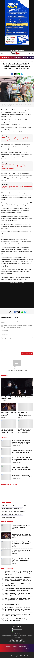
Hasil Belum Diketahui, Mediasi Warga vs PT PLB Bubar (16, 398)
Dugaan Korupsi (7, 511)
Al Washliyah (18, 508)
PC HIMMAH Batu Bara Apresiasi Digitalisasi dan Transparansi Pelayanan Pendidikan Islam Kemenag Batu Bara (17, 166)
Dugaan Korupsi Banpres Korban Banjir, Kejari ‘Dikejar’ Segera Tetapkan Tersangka (19, 589)
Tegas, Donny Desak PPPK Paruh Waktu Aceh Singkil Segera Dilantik (18, 603)
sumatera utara (7, 508)
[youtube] (23, 640)
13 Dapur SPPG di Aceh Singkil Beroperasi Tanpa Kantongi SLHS (17, 584)
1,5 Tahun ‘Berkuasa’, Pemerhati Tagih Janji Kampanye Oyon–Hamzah (15, 138)
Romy (16, 71)
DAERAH (3, 61)
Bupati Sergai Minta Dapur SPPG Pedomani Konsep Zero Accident (22, 476)
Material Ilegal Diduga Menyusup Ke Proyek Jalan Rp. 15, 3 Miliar (18, 614)
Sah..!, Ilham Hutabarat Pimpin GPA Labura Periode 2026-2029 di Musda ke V (22, 459)
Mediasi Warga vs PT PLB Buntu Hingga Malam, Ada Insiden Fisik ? (8, 414)
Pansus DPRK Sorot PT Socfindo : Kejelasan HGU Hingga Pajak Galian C (8, 430)
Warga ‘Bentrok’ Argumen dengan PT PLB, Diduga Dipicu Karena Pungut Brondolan (25, 415)
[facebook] (10, 640)
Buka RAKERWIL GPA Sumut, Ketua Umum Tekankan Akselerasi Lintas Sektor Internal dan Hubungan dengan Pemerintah (22, 451)
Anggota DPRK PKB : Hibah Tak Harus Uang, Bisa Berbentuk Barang (17, 187)
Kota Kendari (6, 505)
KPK (25, 505)
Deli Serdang (17, 505)
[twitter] (13, 640)
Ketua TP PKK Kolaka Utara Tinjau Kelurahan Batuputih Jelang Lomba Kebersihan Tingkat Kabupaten (18, 572)
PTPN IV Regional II (20, 511)
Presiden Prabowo (8, 514)
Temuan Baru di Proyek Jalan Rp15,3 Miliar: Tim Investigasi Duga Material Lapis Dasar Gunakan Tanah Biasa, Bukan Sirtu (18, 609)
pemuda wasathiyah (9, 517)
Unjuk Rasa (19, 514)
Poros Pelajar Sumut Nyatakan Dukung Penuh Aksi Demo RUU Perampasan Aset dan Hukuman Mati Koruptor (21, 443)
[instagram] (17, 640)
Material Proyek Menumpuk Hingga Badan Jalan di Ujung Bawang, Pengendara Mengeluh (21, 467)
